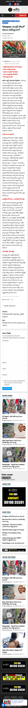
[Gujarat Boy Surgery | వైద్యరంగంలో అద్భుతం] (14, 640)
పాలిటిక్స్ (17, 21)
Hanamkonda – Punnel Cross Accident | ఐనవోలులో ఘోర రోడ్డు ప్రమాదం (13, 465)
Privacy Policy (7, 699)
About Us (7, 697)
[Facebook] (10, 4)
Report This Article (9, 306)
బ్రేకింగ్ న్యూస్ (5, 23)
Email (4, 369)
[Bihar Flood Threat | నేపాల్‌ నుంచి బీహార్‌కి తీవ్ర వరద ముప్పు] (14, 430)
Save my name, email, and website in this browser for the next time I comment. (14, 383)
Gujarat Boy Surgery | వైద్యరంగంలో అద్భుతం (13, 530)
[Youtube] (15, 4)
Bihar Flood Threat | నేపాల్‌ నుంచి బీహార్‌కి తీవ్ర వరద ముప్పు (11, 441)
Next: (13, 322)
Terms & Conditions (18, 699)
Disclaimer (14, 697)
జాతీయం (5, 436)
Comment (5, 340)
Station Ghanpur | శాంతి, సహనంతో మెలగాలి (13, 543)
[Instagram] (18, 4)
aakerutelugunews (9, 33)
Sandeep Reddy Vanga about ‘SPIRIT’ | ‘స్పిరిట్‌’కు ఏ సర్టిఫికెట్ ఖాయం (11, 539)
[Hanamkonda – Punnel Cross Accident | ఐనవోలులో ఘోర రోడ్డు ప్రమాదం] (14, 454)
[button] (2, 15)
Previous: (13, 314)
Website (4, 375)
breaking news (6, 21)
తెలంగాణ (12, 21)
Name (4, 362)
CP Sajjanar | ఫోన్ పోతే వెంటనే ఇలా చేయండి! (12, 417)
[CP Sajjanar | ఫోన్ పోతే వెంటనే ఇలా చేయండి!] (14, 406)
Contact (20, 697)
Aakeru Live (23, 15)
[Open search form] (12, 15)
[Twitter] (13, 4)
